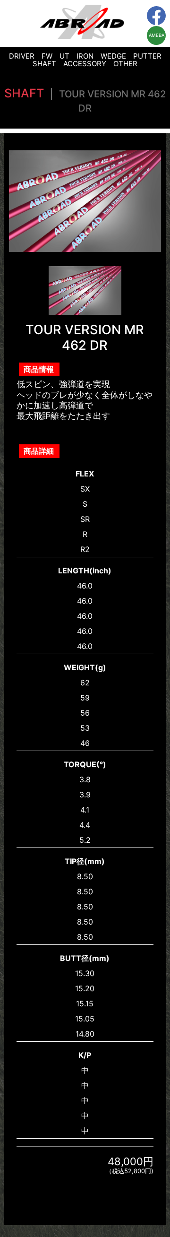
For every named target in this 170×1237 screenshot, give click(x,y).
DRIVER (21, 56)
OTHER (125, 63)
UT (64, 56)
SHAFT (44, 63)
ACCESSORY (84, 63)
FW (47, 56)
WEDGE (113, 56)
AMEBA (156, 35)
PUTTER (147, 56)
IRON (85, 56)
